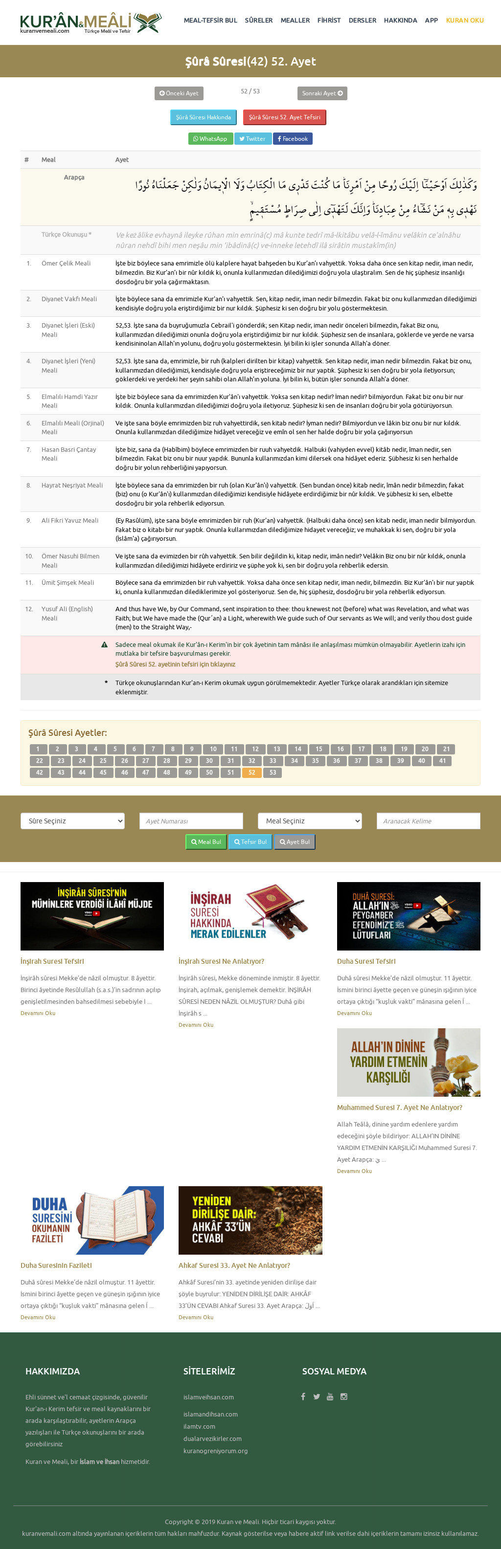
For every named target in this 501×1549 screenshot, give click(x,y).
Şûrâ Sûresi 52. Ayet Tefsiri (284, 117)
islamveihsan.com (208, 1397)
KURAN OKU (465, 20)
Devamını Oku (38, 1013)
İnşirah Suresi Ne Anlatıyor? (221, 961)
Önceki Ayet (181, 93)
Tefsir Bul (253, 841)
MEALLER (295, 20)
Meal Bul (209, 841)
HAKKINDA (400, 20)
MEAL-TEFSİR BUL (211, 20)
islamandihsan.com (210, 1414)
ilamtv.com (199, 1426)
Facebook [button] (294, 138)
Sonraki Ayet (320, 93)
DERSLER (363, 20)
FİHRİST (329, 20)
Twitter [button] (256, 138)
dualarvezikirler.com (212, 1438)
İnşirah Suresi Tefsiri (52, 961)
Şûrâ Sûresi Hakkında (203, 117)
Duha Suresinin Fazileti (56, 1265)
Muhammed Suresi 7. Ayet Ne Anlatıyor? (399, 1107)
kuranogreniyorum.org (215, 1451)
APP (431, 20)
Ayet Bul (297, 841)
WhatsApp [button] (213, 138)
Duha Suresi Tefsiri (366, 961)
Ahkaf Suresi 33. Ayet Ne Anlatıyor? (234, 1265)
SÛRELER (259, 20)
